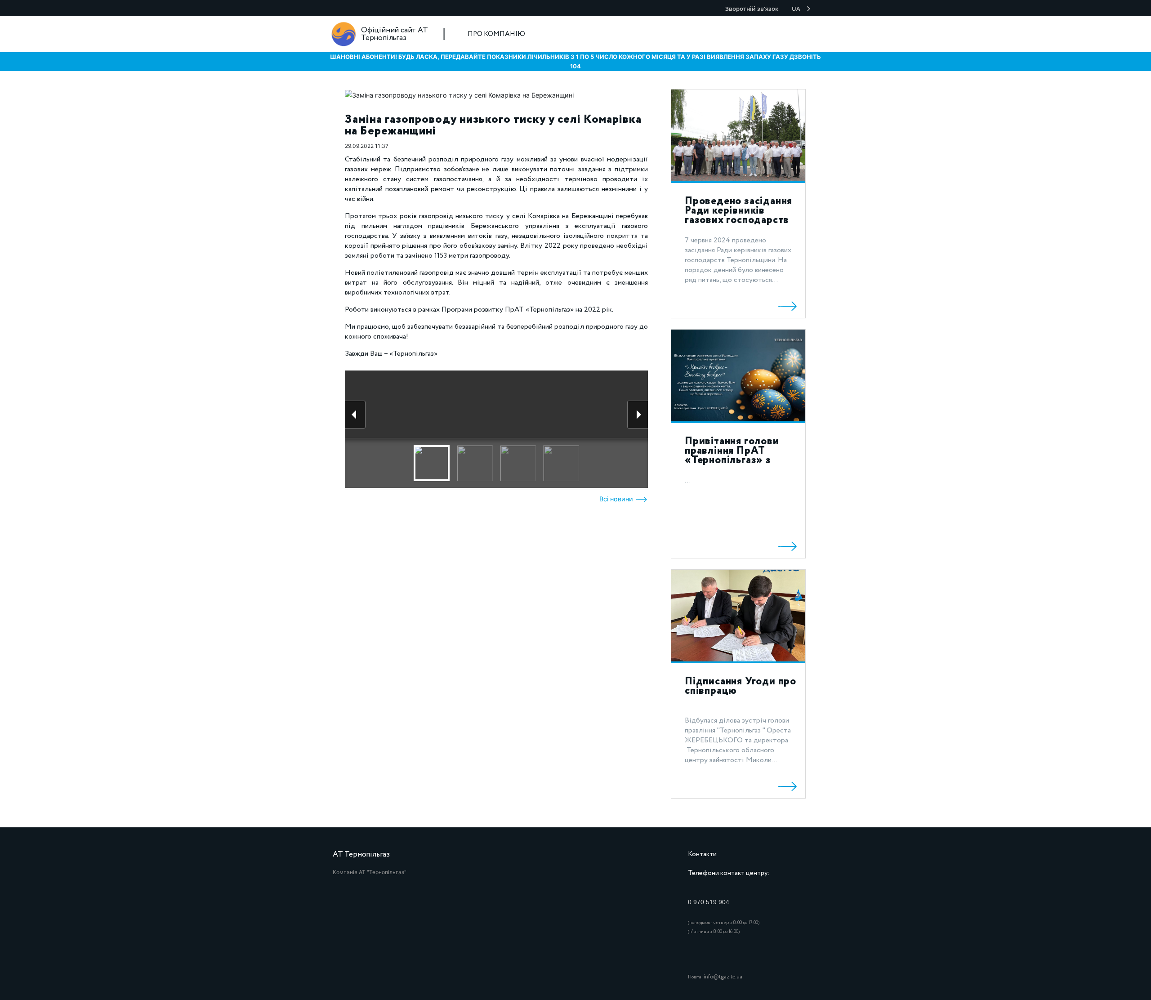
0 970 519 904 (708, 902)
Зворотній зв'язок (751, 8)
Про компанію (496, 34)
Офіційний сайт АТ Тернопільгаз (394, 34)
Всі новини (617, 499)
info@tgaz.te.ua (723, 977)
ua (796, 8)
